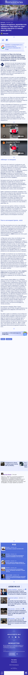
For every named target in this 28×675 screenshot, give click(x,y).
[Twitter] (12, 637)
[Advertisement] (14, 402)
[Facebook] (9, 637)
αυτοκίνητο (8, 339)
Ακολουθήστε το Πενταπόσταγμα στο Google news (11, 333)
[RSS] (19, 637)
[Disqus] (14, 488)
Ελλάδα (2, 339)
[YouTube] (15, 637)
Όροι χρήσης (14, 659)
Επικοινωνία (14, 662)
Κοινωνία (3, 22)
